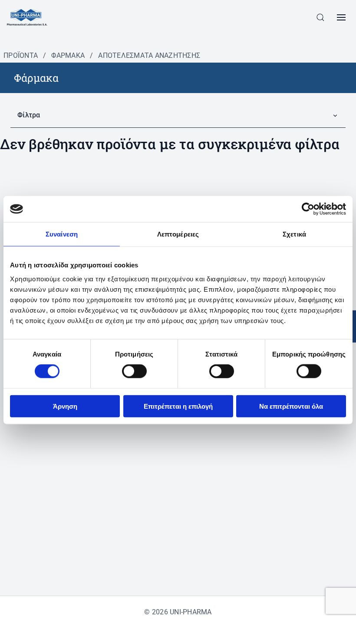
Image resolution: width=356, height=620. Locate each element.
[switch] (134, 371)
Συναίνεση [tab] (62, 234)
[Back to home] (27, 17)
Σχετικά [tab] (294, 234)
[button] (320, 17)
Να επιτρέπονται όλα (291, 406)
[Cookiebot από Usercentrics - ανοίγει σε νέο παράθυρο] (308, 209)
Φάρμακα (68, 55)
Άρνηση (65, 406)
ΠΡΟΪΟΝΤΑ (20, 55)
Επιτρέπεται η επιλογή (178, 406)
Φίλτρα (28, 115)
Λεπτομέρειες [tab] (178, 234)
